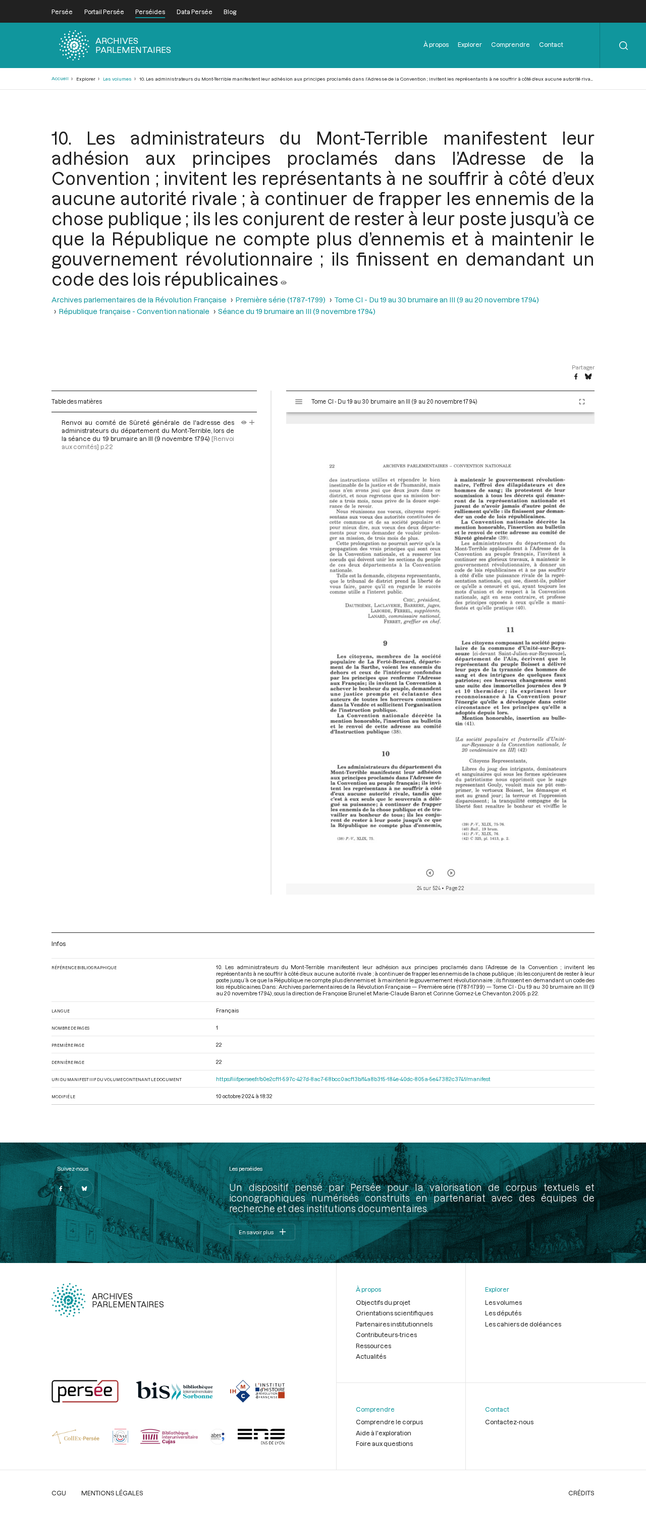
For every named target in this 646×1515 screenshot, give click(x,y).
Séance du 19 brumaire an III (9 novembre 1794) (296, 311)
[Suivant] (451, 872)
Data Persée (194, 11)
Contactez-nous (509, 1421)
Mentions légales (112, 1492)
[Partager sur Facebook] (575, 377)
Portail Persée (104, 11)
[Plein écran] (582, 401)
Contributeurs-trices (386, 1334)
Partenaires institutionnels (394, 1324)
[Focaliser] (252, 422)
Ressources (373, 1345)
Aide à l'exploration (383, 1432)
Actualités (371, 1356)
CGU (58, 1492)
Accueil (60, 78)
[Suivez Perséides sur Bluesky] (84, 1188)
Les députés (503, 1312)
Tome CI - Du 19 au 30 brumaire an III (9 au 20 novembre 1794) (436, 299)
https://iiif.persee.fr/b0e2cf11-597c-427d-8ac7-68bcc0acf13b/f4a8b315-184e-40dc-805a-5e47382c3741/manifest (353, 1079)
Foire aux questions (384, 1443)
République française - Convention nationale (134, 311)
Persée (62, 11)
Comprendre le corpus (389, 1421)
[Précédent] (430, 872)
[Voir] (284, 279)
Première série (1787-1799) (280, 299)
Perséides (150, 11)
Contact (551, 44)
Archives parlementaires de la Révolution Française (139, 299)
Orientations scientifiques (394, 1312)
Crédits (581, 1492)
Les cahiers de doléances (523, 1324)
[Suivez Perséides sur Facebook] (60, 1188)
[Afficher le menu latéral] (298, 401)
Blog (230, 11)
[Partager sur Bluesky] (588, 377)
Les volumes (117, 79)
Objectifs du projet (383, 1302)
